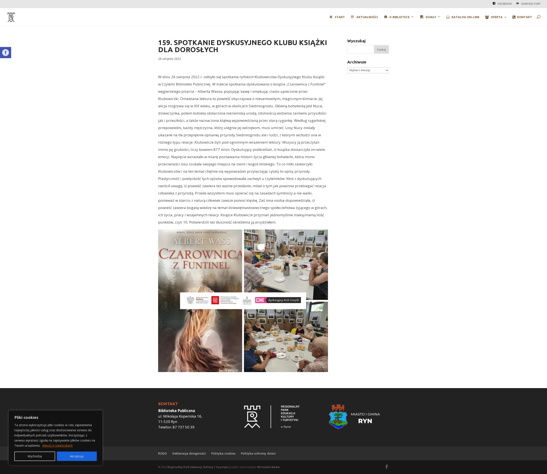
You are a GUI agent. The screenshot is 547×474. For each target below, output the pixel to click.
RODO (162, 453)
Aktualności (367, 17)
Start (340, 17)
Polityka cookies (223, 453)
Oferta (497, 17)
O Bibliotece (399, 17)
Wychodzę (35, 456)
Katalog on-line (465, 17)
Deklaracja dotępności (189, 453)
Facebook (505, 4)
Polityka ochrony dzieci (258, 453)
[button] (5, 52)
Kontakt (524, 17)
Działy (431, 17)
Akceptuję (77, 456)
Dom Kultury (531, 4)
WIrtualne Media (268, 467)
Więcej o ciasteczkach (57, 445)
